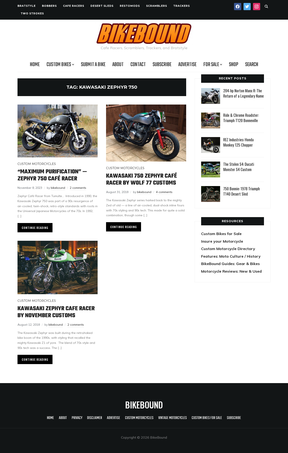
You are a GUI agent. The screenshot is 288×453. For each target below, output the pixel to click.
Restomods (130, 5)
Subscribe (162, 64)
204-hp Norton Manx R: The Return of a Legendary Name (243, 93)
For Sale (211, 64)
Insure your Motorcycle (222, 241)
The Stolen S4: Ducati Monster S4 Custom (238, 166)
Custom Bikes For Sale (207, 418)
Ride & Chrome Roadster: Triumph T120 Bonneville (241, 117)
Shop (233, 64)
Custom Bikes (59, 64)
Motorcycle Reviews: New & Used (231, 271)
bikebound (58, 188)
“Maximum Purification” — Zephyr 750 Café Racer (52, 175)
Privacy (77, 418)
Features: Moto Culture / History (231, 256)
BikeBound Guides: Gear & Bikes (230, 263)
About (118, 64)
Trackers (181, 5)
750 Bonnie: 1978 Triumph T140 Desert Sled (241, 191)
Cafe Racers (73, 5)
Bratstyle (26, 5)
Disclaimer (94, 418)
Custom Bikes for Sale (221, 233)
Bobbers (49, 5)
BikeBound (144, 404)
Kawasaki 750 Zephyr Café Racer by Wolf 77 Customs (141, 179)
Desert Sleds (101, 5)
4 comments (164, 192)
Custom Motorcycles (36, 164)
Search (251, 64)
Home (35, 64)
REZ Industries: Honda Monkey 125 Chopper (238, 142)
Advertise (187, 64)
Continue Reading (35, 227)
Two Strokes (32, 13)
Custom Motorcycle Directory (228, 248)
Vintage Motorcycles (172, 418)
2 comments (78, 188)
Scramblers (156, 5)
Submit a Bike (93, 64)
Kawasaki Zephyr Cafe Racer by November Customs (56, 312)
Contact (138, 64)
